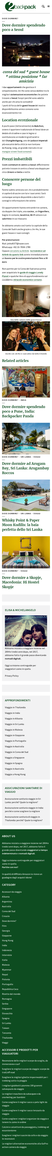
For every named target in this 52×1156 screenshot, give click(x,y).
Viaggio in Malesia (14, 729)
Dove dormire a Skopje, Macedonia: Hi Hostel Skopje (22, 582)
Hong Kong (7, 940)
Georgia (6, 930)
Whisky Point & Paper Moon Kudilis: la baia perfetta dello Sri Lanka (22, 525)
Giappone (7, 935)
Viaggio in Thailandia (15, 707)
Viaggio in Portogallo (15, 740)
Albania (6, 896)
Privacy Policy (11, 675)
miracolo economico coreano (27, 279)
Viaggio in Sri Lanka (14, 724)
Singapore (7, 1008)
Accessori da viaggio (12, 891)
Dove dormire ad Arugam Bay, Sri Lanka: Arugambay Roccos (25, 468)
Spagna (5, 1018)
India (23, 400)
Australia (6, 906)
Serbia (5, 1003)
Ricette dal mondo (11, 993)
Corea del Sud (8, 911)
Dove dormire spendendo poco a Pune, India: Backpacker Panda (23, 411)
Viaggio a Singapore (14, 757)
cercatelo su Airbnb (19, 250)
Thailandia (7, 1037)
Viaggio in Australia (14, 746)
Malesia (6, 964)
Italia (4, 959)
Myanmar (6, 969)
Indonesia (7, 950)
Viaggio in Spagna (13, 763)
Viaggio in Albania (14, 718)
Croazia (6, 916)
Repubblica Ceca (10, 989)
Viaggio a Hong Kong (15, 774)
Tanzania (6, 1032)
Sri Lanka (26, 457)
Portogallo (7, 984)
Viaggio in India (12, 712)
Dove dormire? (10, 18)
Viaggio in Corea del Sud (16, 752)
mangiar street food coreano (16, 151)
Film (4, 925)
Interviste (7, 955)
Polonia (6, 979)
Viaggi (37, 457)
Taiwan (5, 1028)
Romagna (7, 998)
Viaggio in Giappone (15, 735)
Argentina (7, 901)
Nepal (5, 974)
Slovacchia (7, 1013)
